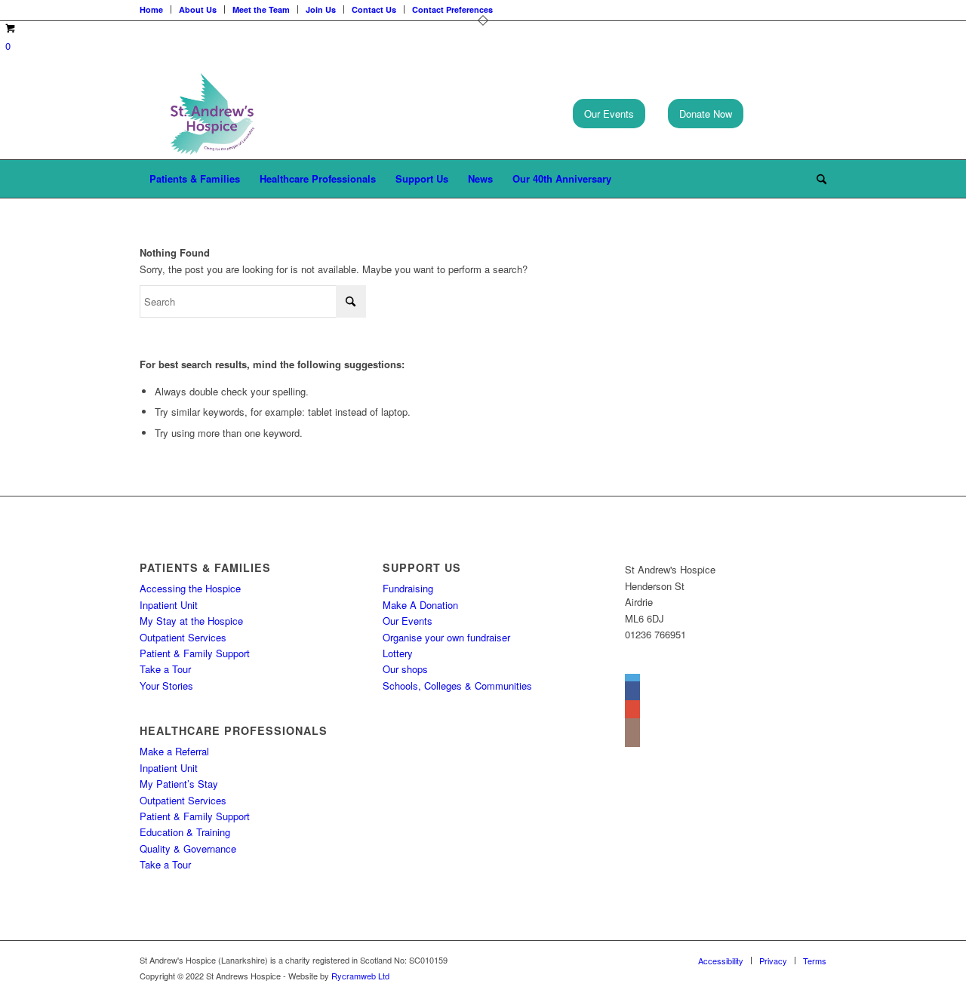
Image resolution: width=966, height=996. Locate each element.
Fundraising (408, 588)
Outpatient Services (183, 637)
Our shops (405, 669)
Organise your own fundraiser (446, 637)
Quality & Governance (188, 848)
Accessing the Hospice (190, 588)
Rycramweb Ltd (360, 976)
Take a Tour (165, 669)
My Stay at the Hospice (191, 620)
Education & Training (185, 832)
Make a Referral (174, 751)
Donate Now (705, 113)
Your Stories (166, 685)
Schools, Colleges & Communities (457, 685)
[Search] (816, 179)
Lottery (398, 653)
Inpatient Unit (169, 605)
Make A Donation (420, 605)
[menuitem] (195, 179)
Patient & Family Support (195, 653)
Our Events (609, 113)
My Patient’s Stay (179, 783)
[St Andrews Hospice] (212, 114)
